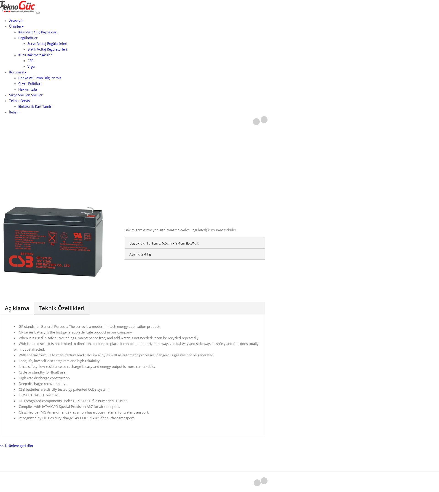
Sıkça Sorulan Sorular (26, 95)
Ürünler (15, 26)
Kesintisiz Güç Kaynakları (37, 32)
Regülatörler (27, 37)
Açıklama (17, 308)
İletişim (15, 112)
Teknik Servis (19, 100)
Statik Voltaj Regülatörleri (47, 49)
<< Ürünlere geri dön (16, 445)
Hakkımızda (27, 89)
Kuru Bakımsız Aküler (35, 55)
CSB (30, 60)
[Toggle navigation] (38, 12)
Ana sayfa (220, 155)
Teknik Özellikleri (62, 308)
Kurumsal (16, 72)
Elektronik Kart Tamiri (35, 106)
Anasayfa (16, 20)
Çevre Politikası (30, 83)
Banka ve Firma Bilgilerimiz (39, 77)
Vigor (31, 66)
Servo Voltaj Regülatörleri (47, 43)
